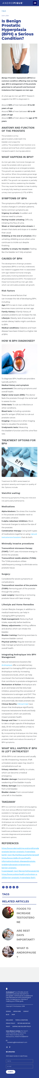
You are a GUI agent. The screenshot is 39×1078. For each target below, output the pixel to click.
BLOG (7, 1014)
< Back (3, 11)
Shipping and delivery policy (21, 1026)
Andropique (7, 665)
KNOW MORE (17, 1011)
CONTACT (26, 1011)
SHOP (13, 1014)
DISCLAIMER (9, 1020)
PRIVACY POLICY (10, 1023)
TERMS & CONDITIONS (21, 1020)
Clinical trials (22, 704)
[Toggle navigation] (35, 3)
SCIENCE (8, 1011)
